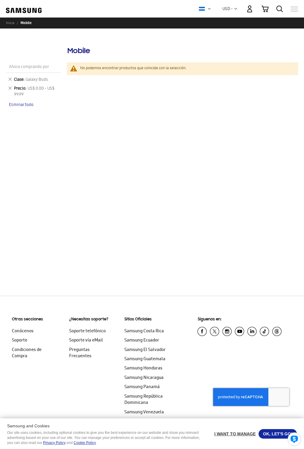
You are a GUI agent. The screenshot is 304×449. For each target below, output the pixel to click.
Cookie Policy (85, 443)
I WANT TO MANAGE (235, 433)
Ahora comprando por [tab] (29, 67)
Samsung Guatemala (144, 359)
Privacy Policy (54, 443)
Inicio (10, 22)
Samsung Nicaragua (144, 378)
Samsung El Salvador (145, 350)
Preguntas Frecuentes (80, 353)
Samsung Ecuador (141, 340)
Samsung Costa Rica (144, 331)
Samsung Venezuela (144, 412)
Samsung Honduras (143, 368)
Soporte (19, 340)
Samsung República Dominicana (143, 400)
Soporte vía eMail (86, 340)
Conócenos (23, 331)
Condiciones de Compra (27, 353)
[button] (209, 9)
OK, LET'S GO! (277, 433)
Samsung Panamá (142, 387)
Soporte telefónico (87, 331)
